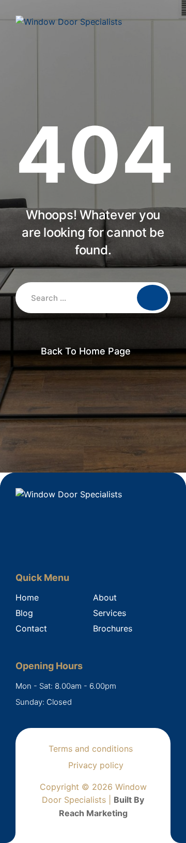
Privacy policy (95, 765)
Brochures (112, 628)
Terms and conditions (91, 748)
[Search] (152, 298)
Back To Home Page (86, 351)
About (105, 597)
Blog (24, 613)
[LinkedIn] (37, 543)
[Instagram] (53, 543)
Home (27, 597)
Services (109, 613)
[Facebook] (21, 543)
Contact (31, 628)
